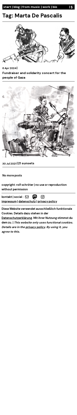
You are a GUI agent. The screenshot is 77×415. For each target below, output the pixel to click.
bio (55, 7)
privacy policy (47, 201)
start (7, 7)
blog (16, 7)
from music (31, 7)
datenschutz (27, 201)
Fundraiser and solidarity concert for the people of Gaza (34, 75)
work (46, 7)
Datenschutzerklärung (17, 218)
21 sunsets (26, 163)
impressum (9, 201)
